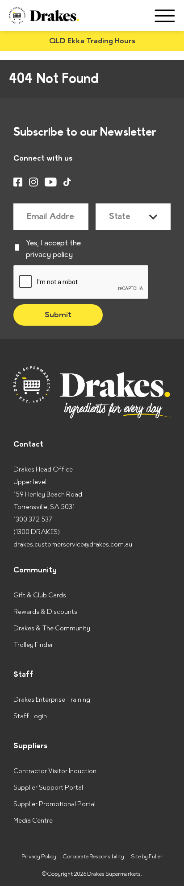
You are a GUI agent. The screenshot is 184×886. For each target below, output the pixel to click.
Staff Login (30, 716)
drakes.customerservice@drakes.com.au (72, 544)
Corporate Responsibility (93, 856)
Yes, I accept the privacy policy (53, 249)
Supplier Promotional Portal (54, 804)
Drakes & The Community (51, 628)
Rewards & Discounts (45, 612)
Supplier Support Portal (48, 787)
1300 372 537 (32, 519)
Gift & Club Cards (39, 595)
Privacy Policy (38, 856)
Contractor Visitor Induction (54, 771)
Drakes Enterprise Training (51, 700)
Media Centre (33, 820)
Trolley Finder (33, 645)
